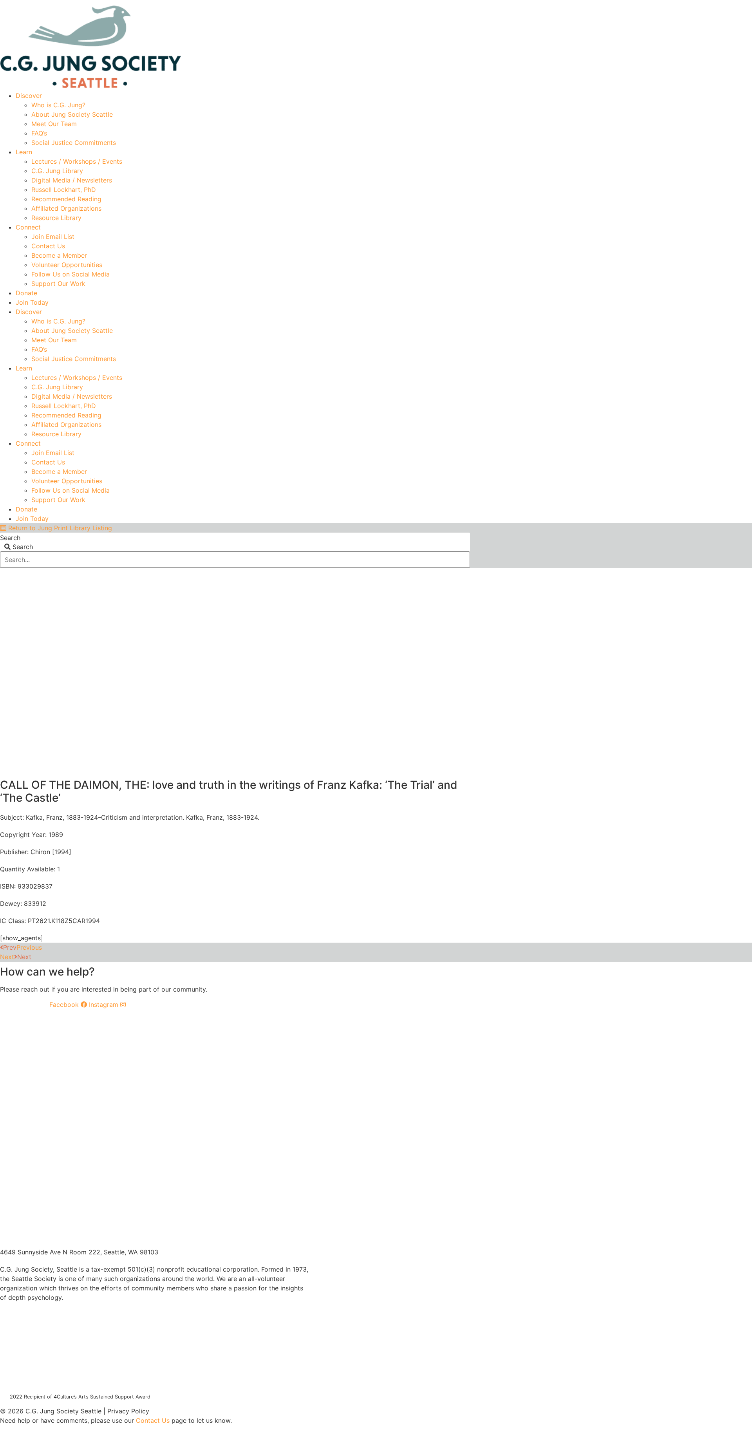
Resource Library (56, 218)
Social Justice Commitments (73, 142)
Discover (29, 95)
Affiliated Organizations (66, 208)
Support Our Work (58, 283)
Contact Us (48, 246)
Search (10, 538)
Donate (26, 293)
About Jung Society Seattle (72, 114)
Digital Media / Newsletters (71, 180)
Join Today (32, 302)
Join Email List (52, 236)
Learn (24, 152)
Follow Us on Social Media (70, 274)
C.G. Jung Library (57, 171)
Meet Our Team (54, 124)
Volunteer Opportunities (66, 265)
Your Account (353, 2)
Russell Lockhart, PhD (63, 189)
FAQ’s (39, 133)
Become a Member (59, 255)
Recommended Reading (66, 199)
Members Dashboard (413, 2)
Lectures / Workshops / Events (76, 161)
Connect (28, 227)
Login (463, 2)
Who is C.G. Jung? (58, 105)
